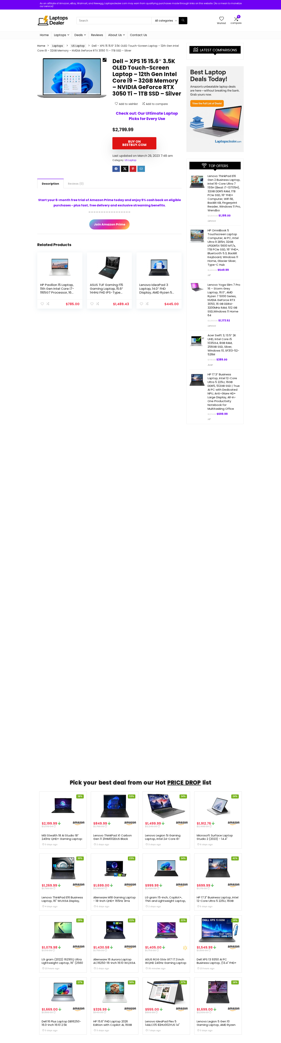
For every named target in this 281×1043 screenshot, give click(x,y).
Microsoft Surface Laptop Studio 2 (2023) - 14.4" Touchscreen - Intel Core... (215, 838)
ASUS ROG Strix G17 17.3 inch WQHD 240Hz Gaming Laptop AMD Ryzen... (165, 962)
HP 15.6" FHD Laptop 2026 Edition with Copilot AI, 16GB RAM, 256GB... (112, 1024)
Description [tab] (50, 184)
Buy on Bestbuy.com (134, 143)
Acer (210, 364)
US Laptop (78, 46)
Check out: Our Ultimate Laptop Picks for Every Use (147, 116)
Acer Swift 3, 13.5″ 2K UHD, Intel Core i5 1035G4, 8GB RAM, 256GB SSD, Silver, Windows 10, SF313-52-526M (223, 344)
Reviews (97, 35)
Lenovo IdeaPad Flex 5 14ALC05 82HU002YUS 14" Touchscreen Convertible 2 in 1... (165, 1026)
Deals (78, 35)
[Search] (183, 20)
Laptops (60, 35)
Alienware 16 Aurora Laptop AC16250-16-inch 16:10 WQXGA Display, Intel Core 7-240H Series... (114, 964)
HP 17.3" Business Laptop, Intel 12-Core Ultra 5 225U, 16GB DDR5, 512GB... (217, 900)
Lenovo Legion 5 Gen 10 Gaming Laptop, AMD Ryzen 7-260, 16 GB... (216, 1024)
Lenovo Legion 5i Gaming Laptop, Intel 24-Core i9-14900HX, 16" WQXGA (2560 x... (165, 838)
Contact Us (138, 35)
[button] (104, 60)
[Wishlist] (221, 19)
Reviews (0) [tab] (76, 184)
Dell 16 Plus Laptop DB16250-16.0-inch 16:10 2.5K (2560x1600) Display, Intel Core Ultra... (61, 1026)
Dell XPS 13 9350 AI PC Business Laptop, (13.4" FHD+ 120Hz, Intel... (216, 962)
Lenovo (212, 220)
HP (209, 275)
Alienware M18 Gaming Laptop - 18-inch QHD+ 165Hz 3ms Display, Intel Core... (114, 900)
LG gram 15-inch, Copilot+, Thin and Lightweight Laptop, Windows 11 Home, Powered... (165, 900)
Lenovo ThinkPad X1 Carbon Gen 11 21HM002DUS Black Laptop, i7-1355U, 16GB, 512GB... (112, 840)
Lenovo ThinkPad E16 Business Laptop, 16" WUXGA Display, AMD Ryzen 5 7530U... (62, 900)
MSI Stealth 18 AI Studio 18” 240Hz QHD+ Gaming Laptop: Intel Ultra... (62, 838)
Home (44, 35)
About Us (115, 35)
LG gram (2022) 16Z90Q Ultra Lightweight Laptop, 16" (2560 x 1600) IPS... (62, 962)
